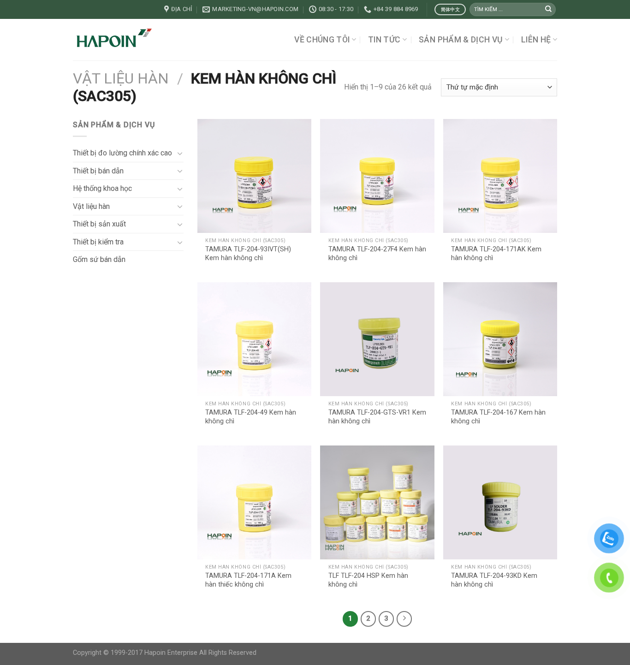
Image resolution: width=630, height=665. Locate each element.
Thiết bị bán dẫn (98, 170)
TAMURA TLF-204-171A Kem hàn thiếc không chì (248, 580)
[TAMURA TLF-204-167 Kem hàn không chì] (500, 339)
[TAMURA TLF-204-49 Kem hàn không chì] (254, 339)
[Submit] (548, 10)
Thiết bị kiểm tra (98, 242)
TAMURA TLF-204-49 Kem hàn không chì (250, 417)
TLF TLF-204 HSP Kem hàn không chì (368, 580)
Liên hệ (536, 39)
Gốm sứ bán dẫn (99, 259)
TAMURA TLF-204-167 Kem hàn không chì (498, 417)
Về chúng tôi (322, 39)
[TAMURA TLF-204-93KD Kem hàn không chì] (500, 502)
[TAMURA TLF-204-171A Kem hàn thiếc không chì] (254, 502)
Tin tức (384, 39)
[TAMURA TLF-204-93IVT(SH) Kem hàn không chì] (254, 176)
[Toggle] (180, 153)
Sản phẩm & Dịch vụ (461, 39)
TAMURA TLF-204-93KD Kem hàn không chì (494, 580)
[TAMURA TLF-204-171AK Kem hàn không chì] (500, 176)
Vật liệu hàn (121, 78)
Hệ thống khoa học (102, 188)
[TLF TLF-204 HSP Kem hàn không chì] (377, 502)
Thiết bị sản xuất (99, 224)
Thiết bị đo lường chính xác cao (122, 152)
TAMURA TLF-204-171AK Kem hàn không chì (496, 253)
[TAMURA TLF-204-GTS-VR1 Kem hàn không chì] (377, 339)
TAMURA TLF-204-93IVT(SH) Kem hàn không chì (248, 253)
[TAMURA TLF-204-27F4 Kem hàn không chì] (377, 176)
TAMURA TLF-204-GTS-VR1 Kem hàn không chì (377, 417)
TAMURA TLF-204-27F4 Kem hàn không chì (377, 253)
